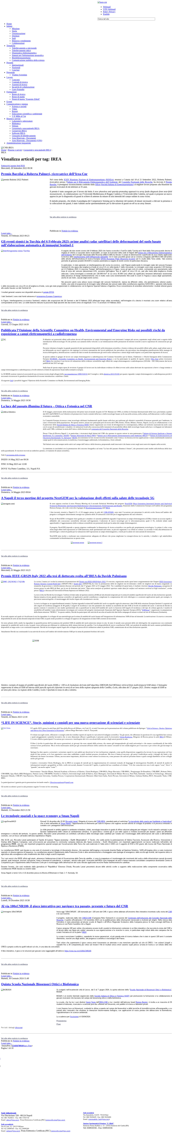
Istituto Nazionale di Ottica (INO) (83, 436)
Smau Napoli (66, 823)
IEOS (74, 438)
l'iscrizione (74, 1017)
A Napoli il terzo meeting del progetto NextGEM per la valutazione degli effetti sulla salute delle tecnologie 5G (77, 498)
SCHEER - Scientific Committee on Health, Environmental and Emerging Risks (80, 359)
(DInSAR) (91, 257)
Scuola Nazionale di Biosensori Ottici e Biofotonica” (150, 990)
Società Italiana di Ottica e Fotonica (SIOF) (73, 425)
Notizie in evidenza (69, 231)
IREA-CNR (103, 1002)
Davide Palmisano (155, 586)
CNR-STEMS (109, 512)
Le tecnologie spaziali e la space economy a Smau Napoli (40, 816)
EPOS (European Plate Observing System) (118, 259)
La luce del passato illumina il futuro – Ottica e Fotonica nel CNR (46, 406)
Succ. (25, 1046)
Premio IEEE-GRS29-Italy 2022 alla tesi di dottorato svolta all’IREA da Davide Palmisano (64, 576)
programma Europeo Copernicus (49, 296)
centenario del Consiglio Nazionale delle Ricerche (109, 429)
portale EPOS (48, 292)
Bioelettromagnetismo (94, 508)
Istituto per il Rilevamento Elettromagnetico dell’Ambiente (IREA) (122, 436)
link (11, 381)
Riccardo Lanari (71, 821)
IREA (48, 361)
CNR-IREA (101, 821)
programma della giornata (15, 455)
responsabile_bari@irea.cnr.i (98, 1119)
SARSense (146, 610)
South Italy (78, 584)
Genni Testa (91, 1002)
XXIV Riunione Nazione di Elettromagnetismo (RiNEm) (89, 179)
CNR (170, 912)
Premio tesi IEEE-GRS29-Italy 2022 (92, 582)
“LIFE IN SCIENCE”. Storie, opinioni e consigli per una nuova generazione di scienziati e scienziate (70, 722)
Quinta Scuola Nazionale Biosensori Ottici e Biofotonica (40, 984)
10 (22, 1046)
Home (3, 150)
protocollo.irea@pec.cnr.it (55, 1120)
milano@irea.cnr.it (13, 1131)
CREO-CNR (86, 918)
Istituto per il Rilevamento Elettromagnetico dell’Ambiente (92, 182)
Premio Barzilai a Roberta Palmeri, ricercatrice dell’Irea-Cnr (44, 174)
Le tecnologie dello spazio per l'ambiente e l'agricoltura (150, 821)
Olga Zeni (154, 359)
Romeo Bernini (141, 1002)
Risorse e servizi (15, 150)
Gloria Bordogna (126, 737)
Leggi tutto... (6, 233)
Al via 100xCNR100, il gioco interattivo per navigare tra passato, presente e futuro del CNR (64, 906)
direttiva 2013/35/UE (111, 374)
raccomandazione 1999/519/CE (76, 374)
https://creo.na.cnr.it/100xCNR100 (78, 951)
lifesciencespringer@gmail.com (61, 782)
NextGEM (128, 504)
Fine (30, 1046)
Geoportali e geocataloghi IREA (37, 150)
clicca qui (18, 1028)
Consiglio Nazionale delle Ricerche (137, 182)
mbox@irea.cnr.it (12, 1120)
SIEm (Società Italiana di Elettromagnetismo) (114, 184)
